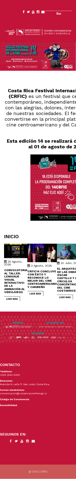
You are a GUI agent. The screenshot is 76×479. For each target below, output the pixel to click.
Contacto (43, 12)
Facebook (23, 12)
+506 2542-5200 (10, 375)
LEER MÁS (12, 299)
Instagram (38, 12)
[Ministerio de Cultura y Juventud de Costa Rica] (38, 31)
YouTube (33, 12)
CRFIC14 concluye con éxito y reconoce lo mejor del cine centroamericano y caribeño (42, 279)
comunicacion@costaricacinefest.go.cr (23, 393)
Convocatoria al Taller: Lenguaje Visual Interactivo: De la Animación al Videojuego (15, 281)
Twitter (28, 12)
